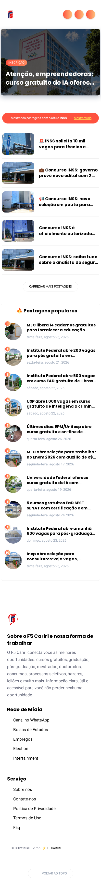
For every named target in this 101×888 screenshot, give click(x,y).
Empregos (23, 739)
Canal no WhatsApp (31, 720)
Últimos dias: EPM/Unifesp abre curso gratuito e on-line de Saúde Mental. (59, 429)
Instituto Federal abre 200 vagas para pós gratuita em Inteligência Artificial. (61, 353)
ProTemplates (78, 848)
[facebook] (16, 860)
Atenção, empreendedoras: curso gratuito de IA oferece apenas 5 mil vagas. (49, 78)
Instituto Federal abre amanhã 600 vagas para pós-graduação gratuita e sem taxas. (61, 531)
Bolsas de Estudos (30, 729)
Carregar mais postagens (50, 286)
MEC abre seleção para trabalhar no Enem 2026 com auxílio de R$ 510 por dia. (61, 455)
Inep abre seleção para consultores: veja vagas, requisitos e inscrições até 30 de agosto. (60, 556)
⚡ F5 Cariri (51, 848)
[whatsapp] (34, 860)
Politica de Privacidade (34, 808)
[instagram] (43, 860)
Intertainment (25, 758)
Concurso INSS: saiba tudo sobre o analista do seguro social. (68, 260)
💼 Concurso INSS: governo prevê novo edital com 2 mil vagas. (69, 173)
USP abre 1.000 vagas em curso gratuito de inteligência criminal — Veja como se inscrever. (61, 404)
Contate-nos (24, 798)
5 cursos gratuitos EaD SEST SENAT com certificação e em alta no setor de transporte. (57, 506)
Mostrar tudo (82, 118)
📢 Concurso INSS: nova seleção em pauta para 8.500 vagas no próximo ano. (65, 202)
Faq (16, 827)
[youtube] (52, 860)
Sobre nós (22, 789)
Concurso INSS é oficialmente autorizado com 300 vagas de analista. (65, 231)
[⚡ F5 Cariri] (10, 14)
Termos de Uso (27, 817)
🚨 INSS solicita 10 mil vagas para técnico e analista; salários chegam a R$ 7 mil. (67, 144)
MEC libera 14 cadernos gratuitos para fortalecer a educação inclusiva (61, 328)
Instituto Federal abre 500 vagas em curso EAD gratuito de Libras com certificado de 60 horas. (61, 378)
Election (20, 748)
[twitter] (25, 860)
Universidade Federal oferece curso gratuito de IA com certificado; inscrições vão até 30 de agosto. (59, 480)
